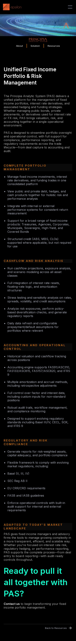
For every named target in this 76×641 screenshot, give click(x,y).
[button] (69, 7)
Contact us (12, 604)
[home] (13, 7)
